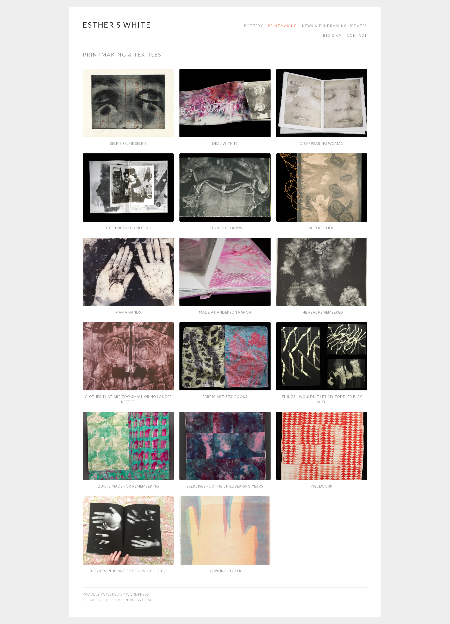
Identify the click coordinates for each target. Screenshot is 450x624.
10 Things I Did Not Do (128, 228)
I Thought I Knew (225, 228)
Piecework (322, 486)
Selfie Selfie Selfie (128, 143)
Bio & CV (332, 35)
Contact (357, 35)
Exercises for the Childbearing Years (224, 486)
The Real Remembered (321, 312)
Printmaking (282, 26)
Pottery (253, 26)
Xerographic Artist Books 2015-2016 (128, 571)
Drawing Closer (225, 571)
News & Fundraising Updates (334, 26)
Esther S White (117, 24)
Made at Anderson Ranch (225, 312)
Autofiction (322, 228)
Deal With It (225, 143)
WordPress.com (134, 600)
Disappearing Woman (321, 143)
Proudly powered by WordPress (116, 594)
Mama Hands (128, 312)
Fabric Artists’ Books (225, 397)
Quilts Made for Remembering (128, 486)
